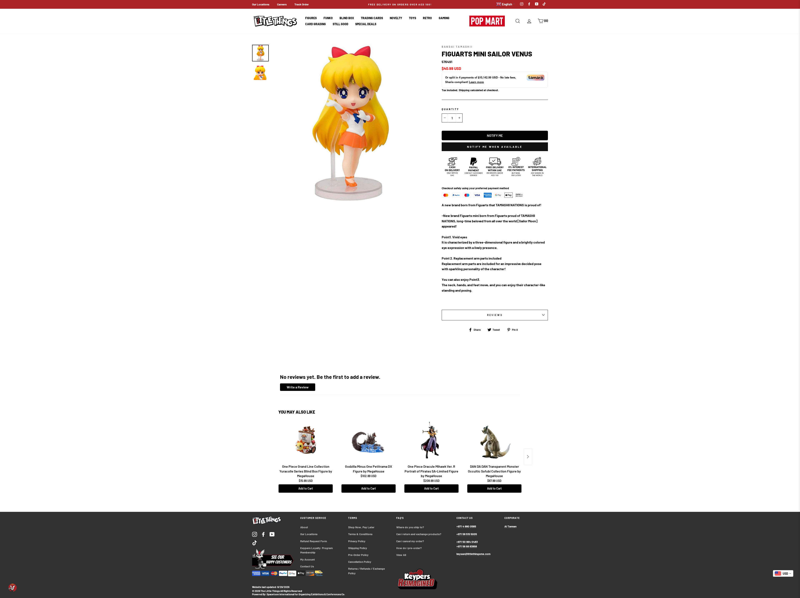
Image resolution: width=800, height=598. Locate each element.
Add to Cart (305, 488)
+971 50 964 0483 (467, 541)
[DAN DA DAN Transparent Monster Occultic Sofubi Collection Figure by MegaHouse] (494, 441)
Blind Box (347, 18)
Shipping (464, 90)
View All (401, 555)
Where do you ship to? (410, 527)
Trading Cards (372, 18)
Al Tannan (510, 526)
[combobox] (783, 573)
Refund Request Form (313, 541)
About (304, 527)
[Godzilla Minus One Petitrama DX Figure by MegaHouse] (368, 441)
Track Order (301, 4)
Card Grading (315, 24)
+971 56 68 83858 (466, 546)
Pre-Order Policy (358, 555)
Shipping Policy (357, 548)
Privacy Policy (356, 541)
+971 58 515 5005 (466, 534)
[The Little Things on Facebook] (263, 534)
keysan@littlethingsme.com (473, 554)
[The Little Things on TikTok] (254, 543)
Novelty (396, 18)
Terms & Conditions (360, 534)
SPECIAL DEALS (365, 24)
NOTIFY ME (495, 135)
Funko (328, 18)
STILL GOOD (340, 24)
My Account (307, 559)
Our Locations (260, 4)
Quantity (450, 109)
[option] (454, 4)
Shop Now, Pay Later (361, 527)
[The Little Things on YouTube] (272, 534)
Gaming (444, 18)
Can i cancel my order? (410, 541)
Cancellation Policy (359, 561)
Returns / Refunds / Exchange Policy (366, 571)
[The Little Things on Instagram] (254, 534)
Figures (311, 18)
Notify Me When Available (494, 146)
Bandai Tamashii (457, 46)
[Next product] (528, 456)
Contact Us (307, 566)
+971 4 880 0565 (466, 526)
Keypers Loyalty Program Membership (316, 550)
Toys (412, 18)
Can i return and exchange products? (418, 534)
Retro (427, 18)
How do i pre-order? (409, 548)
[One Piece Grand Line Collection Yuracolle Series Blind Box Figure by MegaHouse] (306, 441)
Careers (282, 4)
